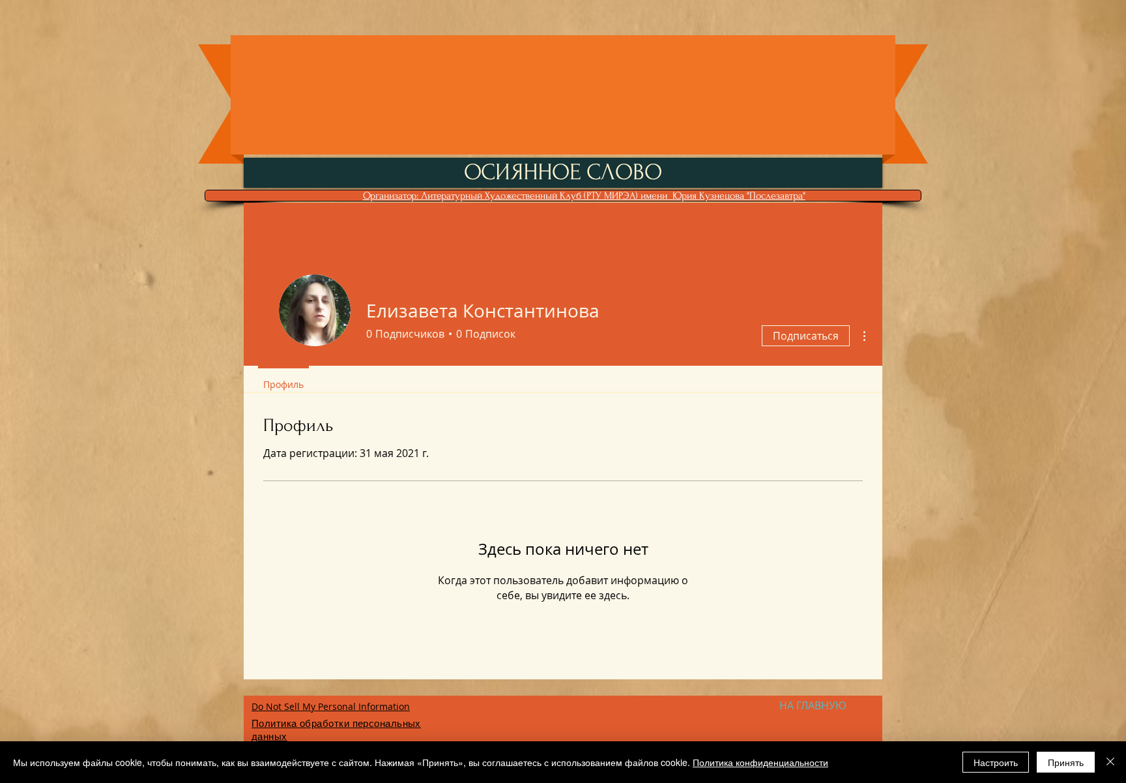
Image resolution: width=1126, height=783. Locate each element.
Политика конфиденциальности (760, 762)
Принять (1066, 762)
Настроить (996, 762)
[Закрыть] (1110, 762)
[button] (813, 705)
